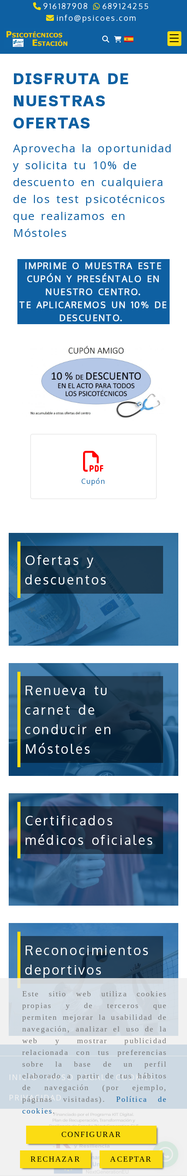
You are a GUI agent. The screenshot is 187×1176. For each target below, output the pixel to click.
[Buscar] (106, 38)
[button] (174, 38)
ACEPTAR (131, 1159)
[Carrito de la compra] (118, 38)
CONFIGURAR (91, 1134)
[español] (129, 38)
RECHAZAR (55, 1159)
